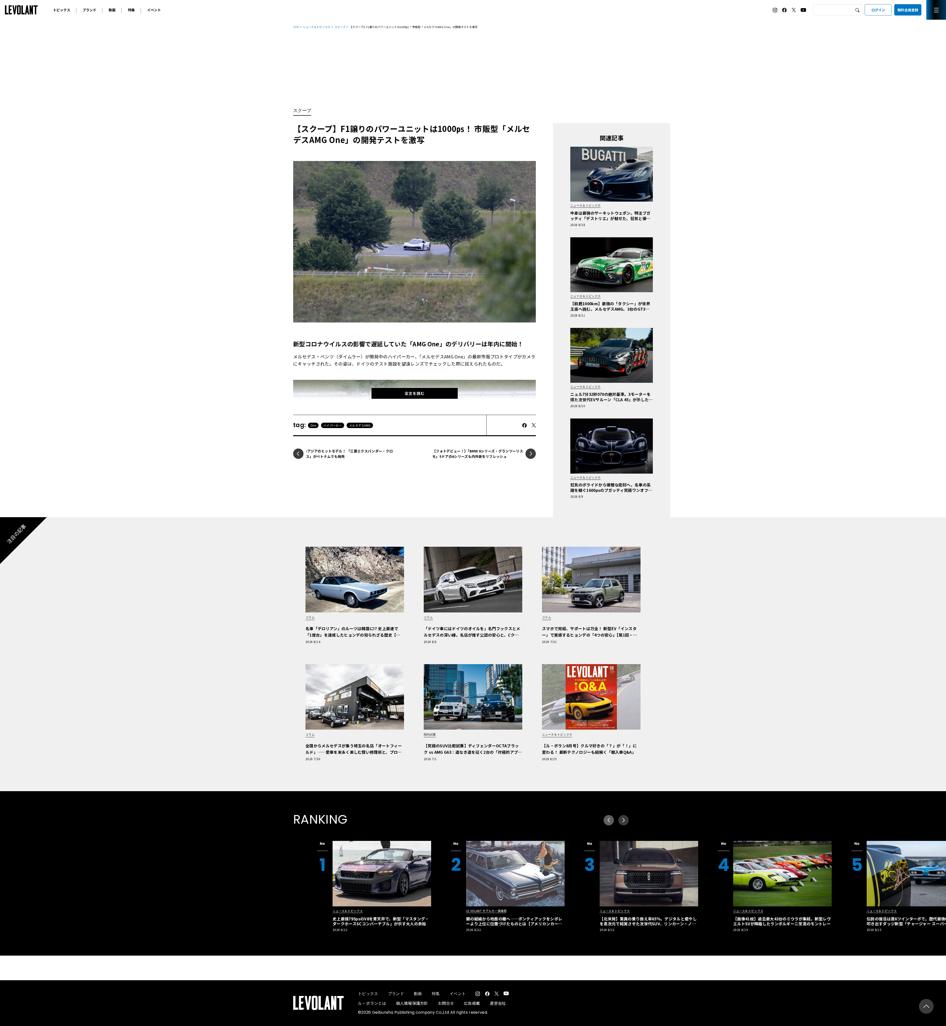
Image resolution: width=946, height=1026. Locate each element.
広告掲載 (472, 1003)
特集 (131, 9)
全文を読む (414, 393)
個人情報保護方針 (412, 1003)
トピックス (61, 9)
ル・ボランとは (372, 1003)
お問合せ (446, 1003)
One (313, 425)
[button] (623, 820)
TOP (296, 27)
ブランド (89, 9)
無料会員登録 (907, 9)
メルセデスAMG (360, 425)
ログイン (878, 9)
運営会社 (498, 1003)
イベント (154, 9)
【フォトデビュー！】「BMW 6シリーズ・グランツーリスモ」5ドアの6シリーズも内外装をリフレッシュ (477, 454)
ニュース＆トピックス (316, 27)
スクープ (340, 27)
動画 (112, 9)
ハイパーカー (332, 425)
